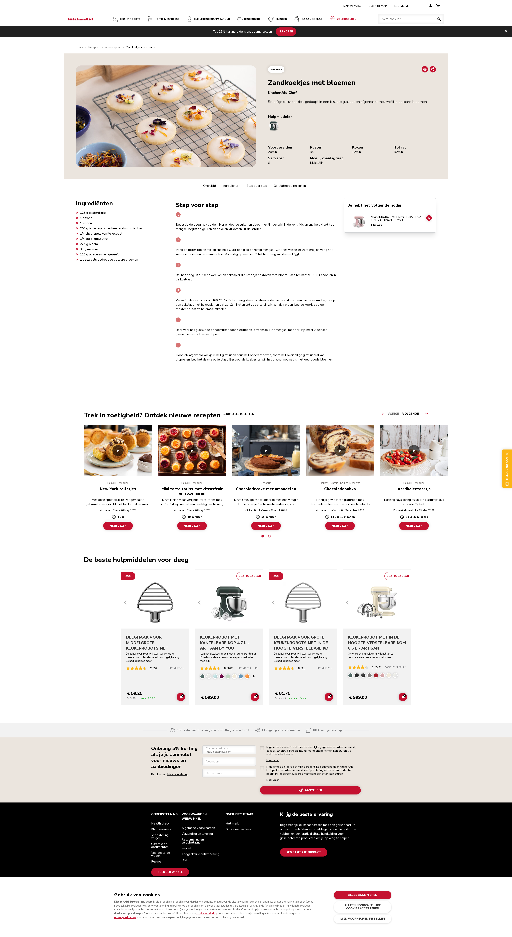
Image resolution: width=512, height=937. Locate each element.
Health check (160, 824)
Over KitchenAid (378, 6)
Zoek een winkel (170, 872)
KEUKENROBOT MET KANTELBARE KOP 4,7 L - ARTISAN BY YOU (396, 218)
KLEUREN (281, 19)
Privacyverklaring (177, 774)
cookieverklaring (206, 913)
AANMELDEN (313, 790)
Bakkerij (276, 69)
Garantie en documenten (160, 845)
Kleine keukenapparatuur (212, 19)
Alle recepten (113, 47)
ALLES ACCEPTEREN (362, 894)
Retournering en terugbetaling (193, 841)
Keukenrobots (130, 19)
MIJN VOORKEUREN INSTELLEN (362, 918)
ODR (185, 860)
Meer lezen (272, 760)
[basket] (438, 6)
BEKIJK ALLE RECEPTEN (238, 414)
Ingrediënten (231, 186)
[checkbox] (262, 748)
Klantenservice (352, 6)
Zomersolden (346, 19)
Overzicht (209, 186)
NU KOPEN (286, 31)
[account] (430, 6)
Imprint (186, 848)
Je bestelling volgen (160, 836)
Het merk (232, 824)
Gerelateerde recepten (290, 186)
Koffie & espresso (167, 19)
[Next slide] (185, 603)
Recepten (93, 47)
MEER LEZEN (118, 526)
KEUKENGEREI (252, 19)
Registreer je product (303, 852)
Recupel (156, 862)
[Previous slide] (125, 603)
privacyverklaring (125, 917)
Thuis (79, 47)
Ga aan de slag (312, 19)
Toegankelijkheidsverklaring (200, 854)
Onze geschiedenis (238, 829)
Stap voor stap (257, 186)
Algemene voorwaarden (198, 828)
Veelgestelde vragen (160, 854)
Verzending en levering (197, 834)
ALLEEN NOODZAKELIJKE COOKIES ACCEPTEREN (362, 907)
